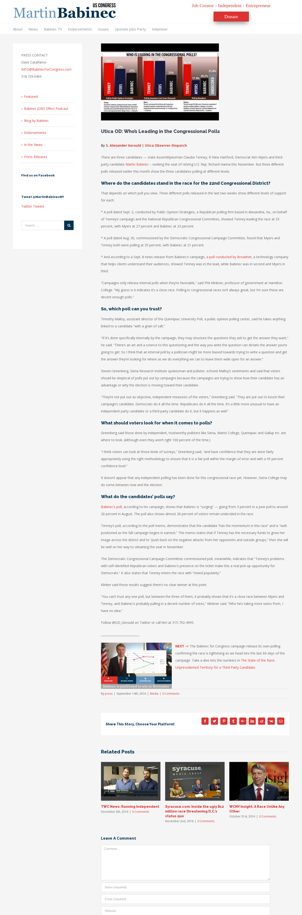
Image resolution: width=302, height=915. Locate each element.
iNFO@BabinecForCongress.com (46, 69)
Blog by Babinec (36, 120)
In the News (33, 144)
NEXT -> (182, 646)
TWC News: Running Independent (130, 806)
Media (154, 694)
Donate (231, 16)
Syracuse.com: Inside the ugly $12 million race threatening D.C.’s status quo (194, 811)
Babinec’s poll (111, 507)
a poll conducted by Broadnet (229, 257)
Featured (31, 96)
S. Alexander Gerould (123, 145)
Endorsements (35, 132)
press (109, 694)
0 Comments (170, 694)
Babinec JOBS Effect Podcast (46, 108)
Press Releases (35, 156)
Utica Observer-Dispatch (166, 145)
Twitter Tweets (32, 206)
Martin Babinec (137, 164)
